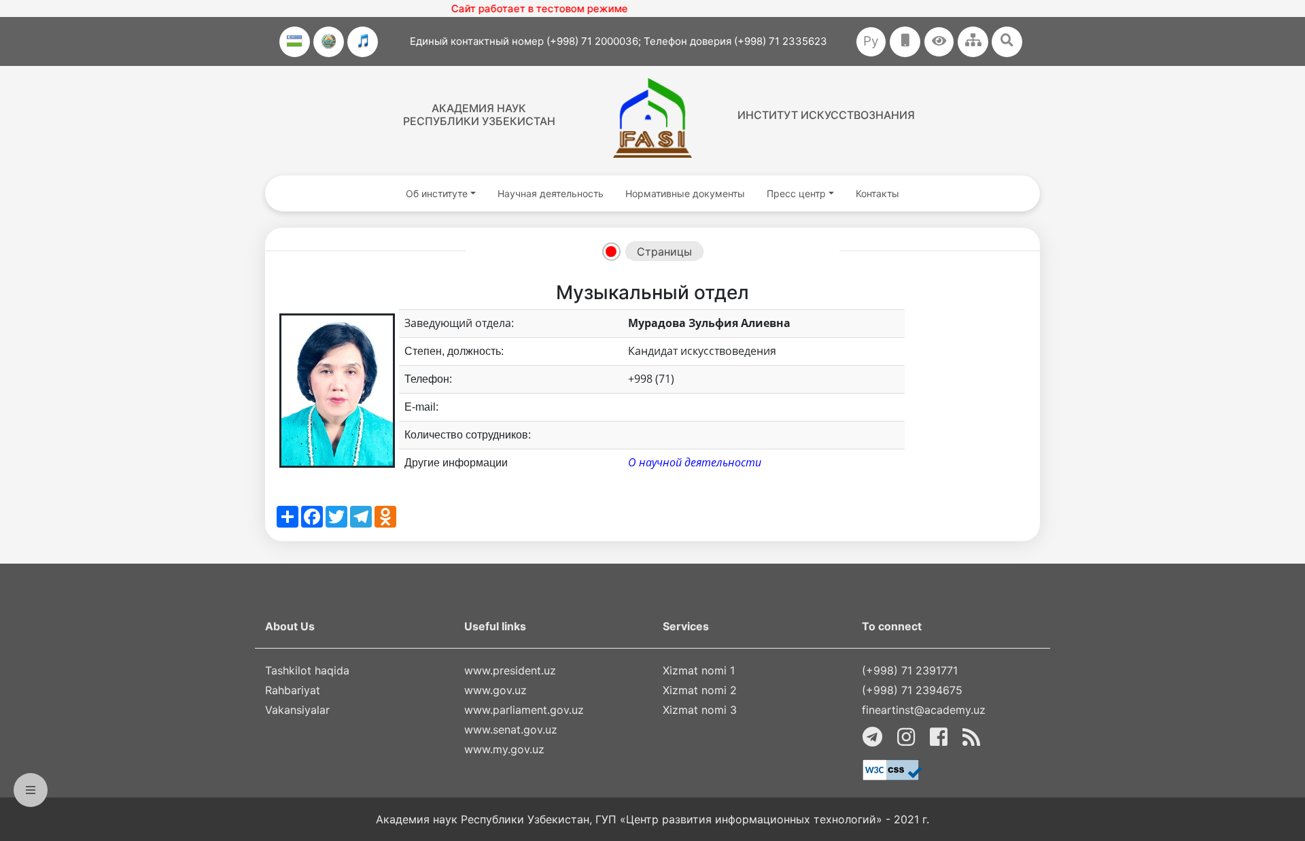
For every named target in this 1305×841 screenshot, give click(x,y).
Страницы (664, 251)
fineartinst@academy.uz (924, 710)
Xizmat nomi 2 (700, 690)
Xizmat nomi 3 (700, 710)
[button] (939, 42)
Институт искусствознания (826, 115)
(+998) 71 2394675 (912, 690)
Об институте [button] (437, 193)
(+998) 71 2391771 (910, 670)
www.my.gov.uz (504, 749)
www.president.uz (510, 670)
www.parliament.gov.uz (524, 710)
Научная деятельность (551, 193)
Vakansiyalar (297, 710)
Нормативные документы (685, 193)
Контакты (877, 193)
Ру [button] (871, 41)
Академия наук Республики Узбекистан (479, 114)
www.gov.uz (495, 690)
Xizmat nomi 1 (699, 670)
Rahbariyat (292, 690)
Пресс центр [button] (796, 193)
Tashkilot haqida (307, 670)
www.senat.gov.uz (510, 729)
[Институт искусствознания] (652, 118)
